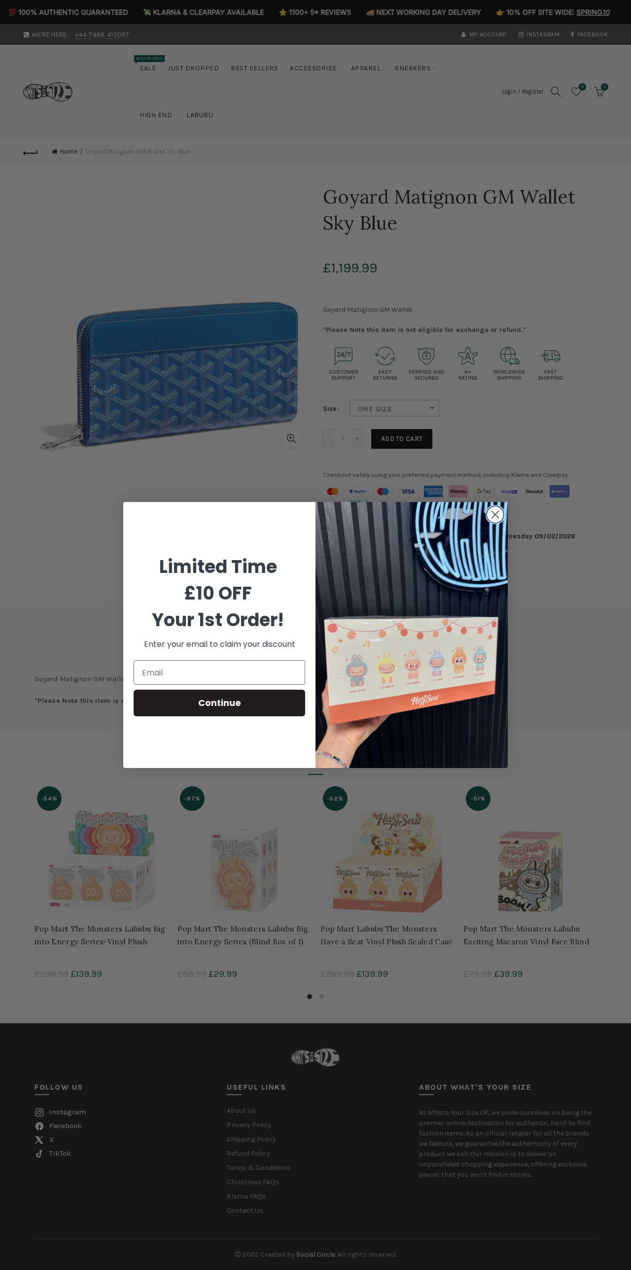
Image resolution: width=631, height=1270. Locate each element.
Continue (219, 703)
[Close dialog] (495, 514)
